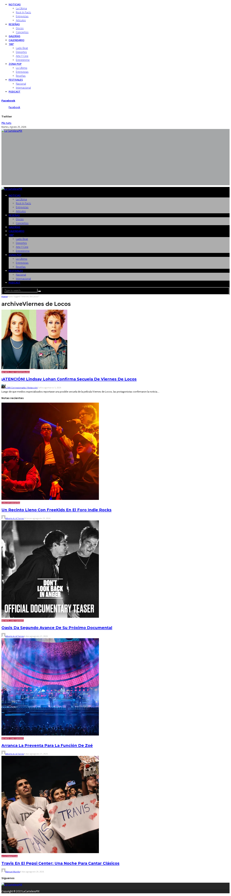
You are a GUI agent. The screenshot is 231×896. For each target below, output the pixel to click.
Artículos (21, 20)
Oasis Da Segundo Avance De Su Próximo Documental (56, 627)
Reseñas (14, 24)
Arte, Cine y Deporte (14, 372)
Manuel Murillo (12, 871)
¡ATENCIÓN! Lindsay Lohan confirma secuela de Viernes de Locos (69, 379)
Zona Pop (15, 64)
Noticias (15, 4)
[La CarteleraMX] (11, 131)
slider (27, 372)
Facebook (8, 100)
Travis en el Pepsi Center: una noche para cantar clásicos (60, 863)
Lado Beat (22, 48)
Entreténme (23, 60)
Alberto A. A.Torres (14, 518)
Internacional (23, 87)
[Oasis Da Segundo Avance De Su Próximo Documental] (50, 616)
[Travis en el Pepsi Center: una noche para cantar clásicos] (50, 852)
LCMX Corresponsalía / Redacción (21, 387)
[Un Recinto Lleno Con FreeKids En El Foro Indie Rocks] (50, 499)
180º (11, 44)
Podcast (14, 91)
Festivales (16, 79)
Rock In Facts (23, 12)
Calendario (16, 40)
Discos (20, 28)
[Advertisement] (115, 160)
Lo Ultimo (21, 68)
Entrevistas (22, 16)
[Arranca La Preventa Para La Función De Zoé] (50, 734)
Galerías (14, 36)
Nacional (21, 83)
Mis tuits (6, 123)
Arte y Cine (22, 56)
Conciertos (22, 32)
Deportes (21, 52)
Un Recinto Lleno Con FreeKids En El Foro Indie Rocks (56, 510)
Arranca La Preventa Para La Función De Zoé (47, 745)
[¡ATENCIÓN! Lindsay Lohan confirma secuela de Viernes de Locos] (34, 368)
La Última (21, 8)
